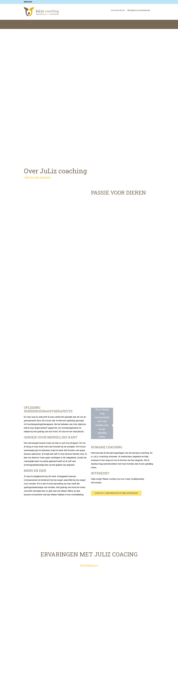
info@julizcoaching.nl (138, 10)
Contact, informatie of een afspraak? (116, 493)
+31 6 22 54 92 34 (118, 10)
